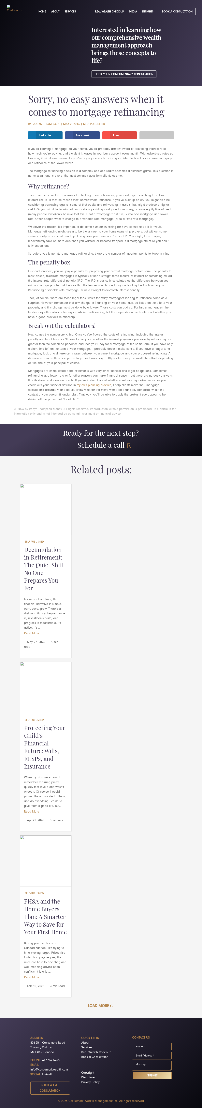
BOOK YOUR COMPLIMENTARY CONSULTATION (124, 74)
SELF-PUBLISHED (94, 124)
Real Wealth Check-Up (96, 1052)
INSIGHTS (147, 11)
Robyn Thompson (46, 124)
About (85, 1042)
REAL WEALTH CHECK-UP (109, 11)
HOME (42, 11)
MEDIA (133, 11)
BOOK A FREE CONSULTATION (50, 1087)
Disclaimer (88, 1077)
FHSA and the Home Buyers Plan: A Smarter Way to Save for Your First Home (45, 917)
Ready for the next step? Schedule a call (101, 439)
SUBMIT (152, 1075)
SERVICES (70, 11)
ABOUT (55, 11)
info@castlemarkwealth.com (49, 1069)
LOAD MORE (98, 1005)
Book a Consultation (94, 1057)
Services (86, 1047)
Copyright (87, 1072)
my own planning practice (94, 385)
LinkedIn (47, 1074)
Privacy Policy (90, 1082)
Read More (31, 633)
